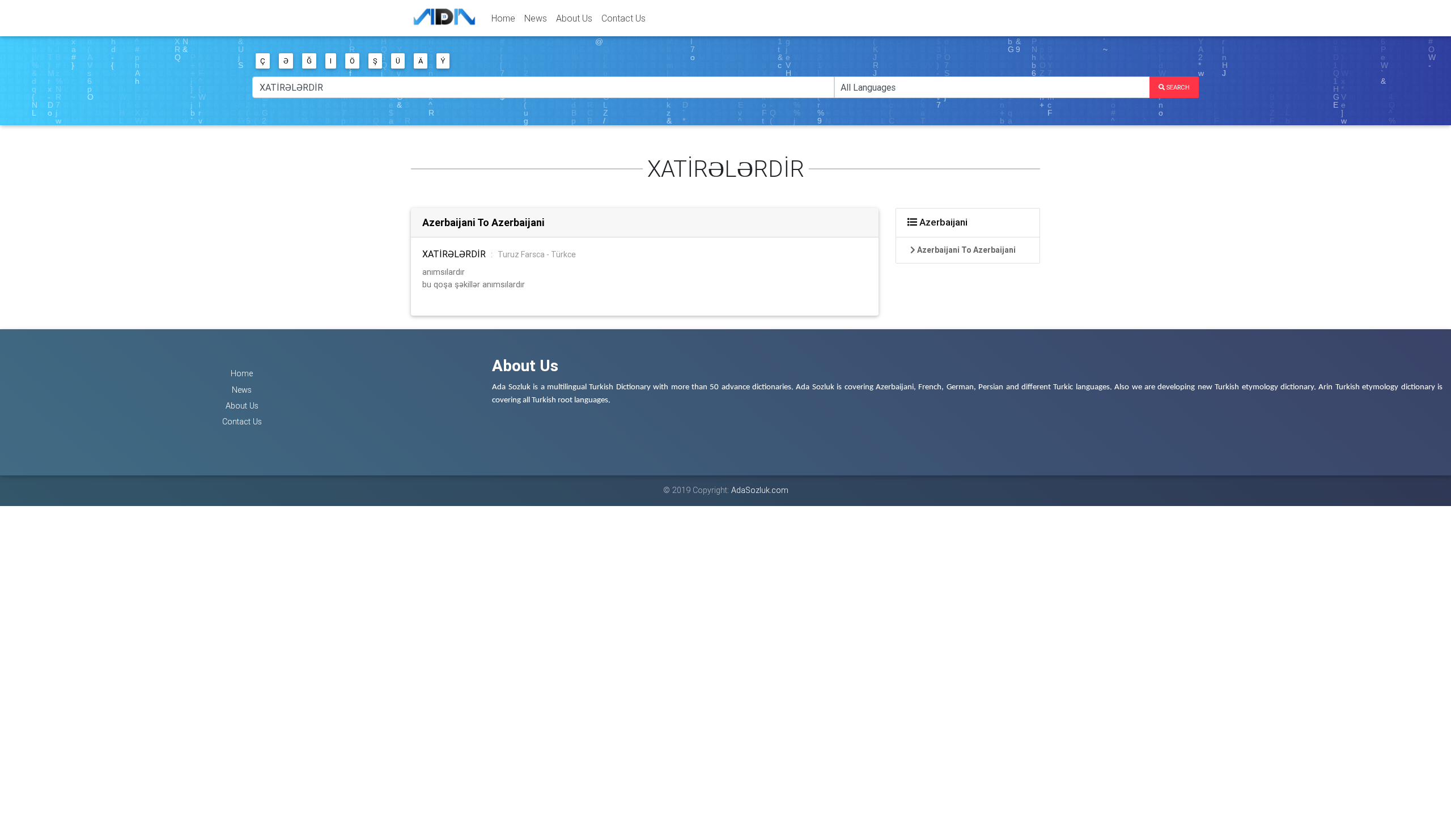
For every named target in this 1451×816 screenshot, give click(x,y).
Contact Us (623, 18)
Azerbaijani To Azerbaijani (483, 222)
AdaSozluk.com (759, 490)
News (535, 18)
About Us (574, 18)
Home (503, 18)
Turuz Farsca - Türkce (537, 254)
